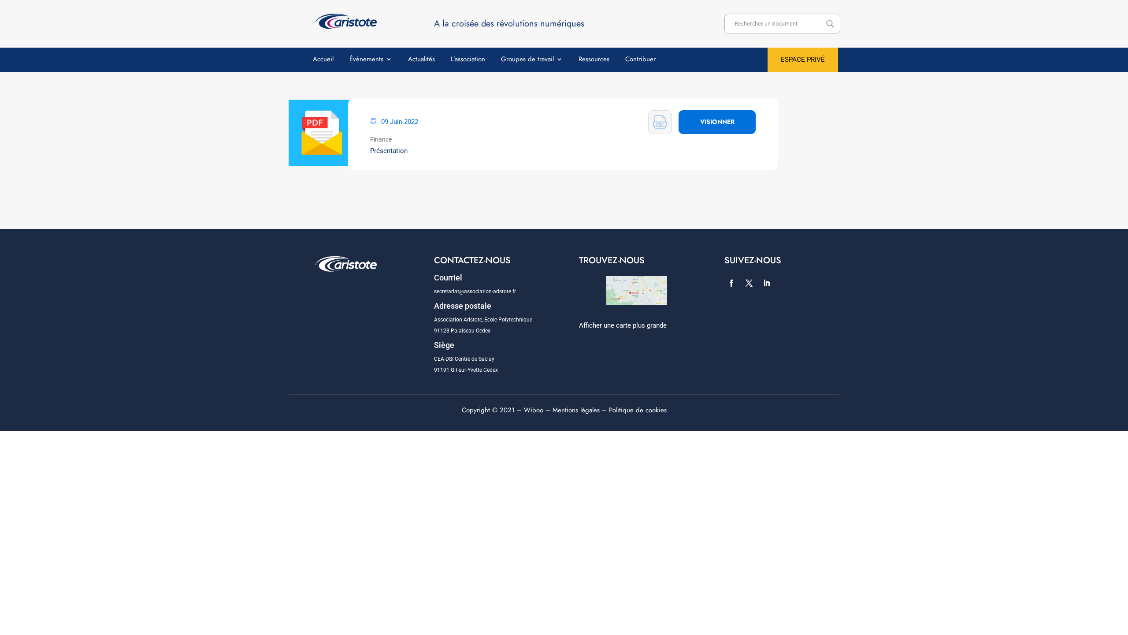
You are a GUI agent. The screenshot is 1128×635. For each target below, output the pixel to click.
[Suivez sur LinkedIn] (767, 283)
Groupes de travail (527, 60)
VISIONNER (717, 121)
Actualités (421, 60)
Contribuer (640, 60)
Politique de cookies (638, 410)
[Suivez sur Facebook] (731, 283)
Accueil (323, 60)
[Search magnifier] (830, 24)
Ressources (594, 60)
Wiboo (533, 410)
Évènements (366, 60)
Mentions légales (576, 410)
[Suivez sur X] (749, 283)
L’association (468, 60)
